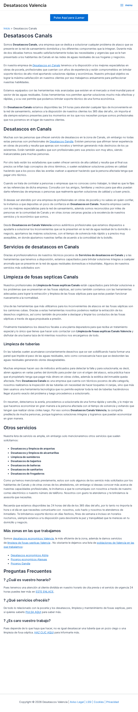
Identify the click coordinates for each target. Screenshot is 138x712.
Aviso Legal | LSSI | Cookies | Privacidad (94, 702)
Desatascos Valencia (25, 5)
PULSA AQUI (33, 612)
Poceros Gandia (20, 563)
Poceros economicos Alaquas (29, 559)
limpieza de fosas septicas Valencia (28, 542)
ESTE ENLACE (45, 591)
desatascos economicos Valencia (33, 538)
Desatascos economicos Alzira (29, 555)
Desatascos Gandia (61, 141)
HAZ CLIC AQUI (44, 632)
